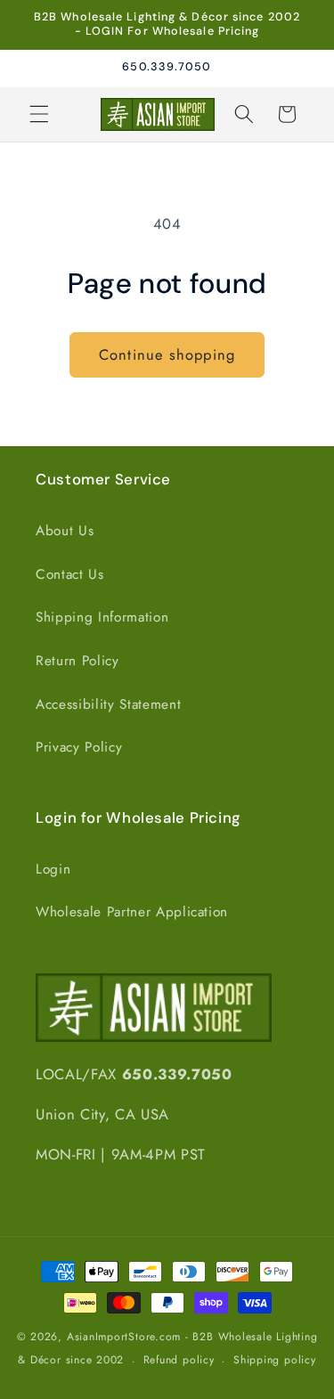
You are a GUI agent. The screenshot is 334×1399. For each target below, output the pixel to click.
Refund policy (179, 1360)
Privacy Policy (79, 747)
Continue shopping (167, 354)
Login (53, 869)
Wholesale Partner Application (132, 912)
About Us (65, 531)
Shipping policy (274, 1360)
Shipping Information (102, 617)
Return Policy (77, 661)
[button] (39, 114)
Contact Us (70, 574)
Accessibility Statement (108, 704)
